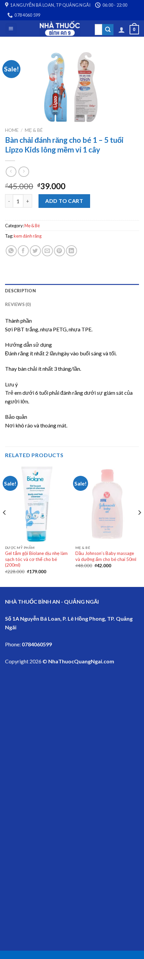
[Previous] (4, 525)
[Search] (108, 29)
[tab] (72, 290)
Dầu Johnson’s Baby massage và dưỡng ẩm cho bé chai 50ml (105, 556)
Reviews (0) (18, 304)
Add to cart (64, 201)
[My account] (121, 29)
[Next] (139, 525)
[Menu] (11, 28)
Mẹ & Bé (34, 130)
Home (11, 130)
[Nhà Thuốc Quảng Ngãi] (60, 28)
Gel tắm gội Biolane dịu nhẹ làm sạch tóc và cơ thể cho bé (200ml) (36, 559)
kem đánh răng (28, 236)
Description (20, 290)
